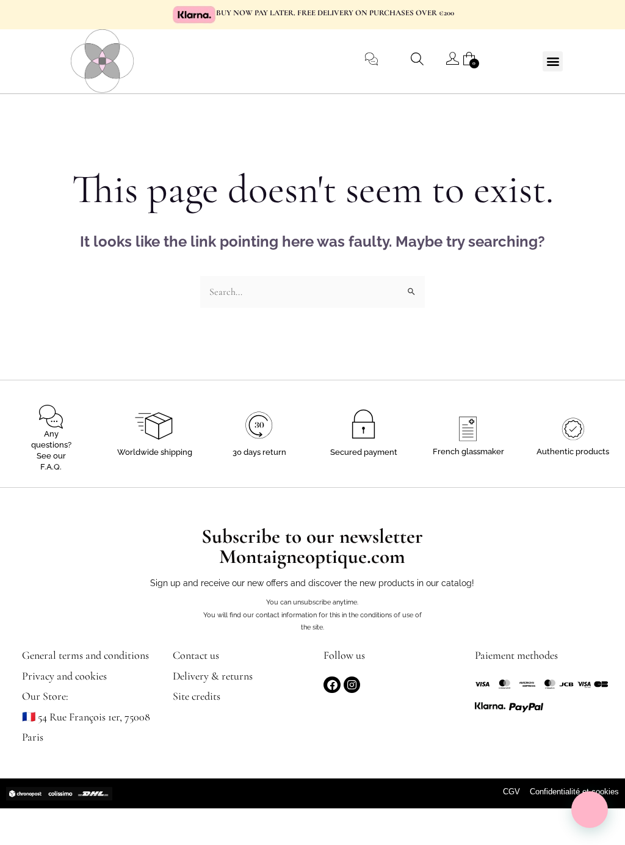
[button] (553, 61)
